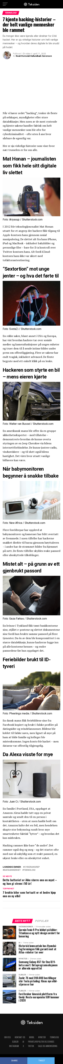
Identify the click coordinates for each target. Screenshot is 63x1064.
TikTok (31, 1046)
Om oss (7, 1037)
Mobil (31, 1037)
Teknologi (54, 1037)
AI (23, 1041)
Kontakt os (20, 1037)
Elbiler (15, 1041)
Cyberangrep (32, 867)
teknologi (29, 870)
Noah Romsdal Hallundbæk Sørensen (34, 56)
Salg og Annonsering (47, 1046)
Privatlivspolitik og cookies (41, 1041)
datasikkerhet (12, 870)
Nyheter (42, 1037)
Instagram (14, 1046)
